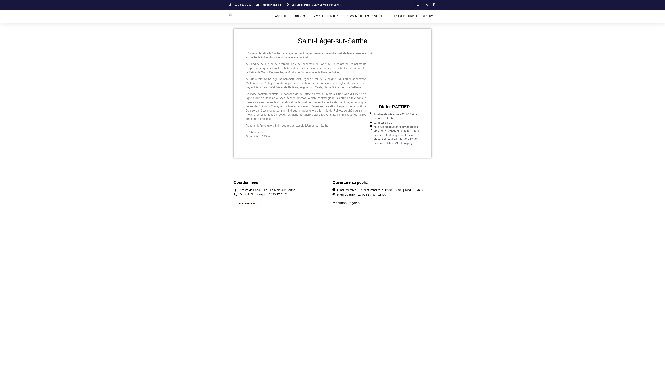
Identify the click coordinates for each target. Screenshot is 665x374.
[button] (418, 4)
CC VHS (300, 16)
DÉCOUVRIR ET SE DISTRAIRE (366, 16)
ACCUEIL (281, 16)
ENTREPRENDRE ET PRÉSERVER (415, 16)
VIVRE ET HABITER (326, 16)
